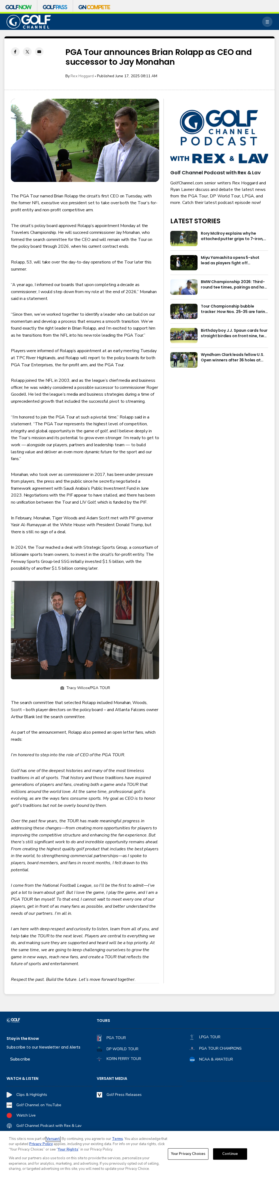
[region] (139, 1154)
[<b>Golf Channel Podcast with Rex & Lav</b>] (219, 137)
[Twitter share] (27, 51)
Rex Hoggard (82, 76)
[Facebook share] (15, 51)
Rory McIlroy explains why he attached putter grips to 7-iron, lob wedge (232, 236)
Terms (117, 1138)
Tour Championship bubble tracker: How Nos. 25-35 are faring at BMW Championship (234, 309)
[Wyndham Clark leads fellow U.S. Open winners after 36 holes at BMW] (184, 359)
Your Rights (68, 1149)
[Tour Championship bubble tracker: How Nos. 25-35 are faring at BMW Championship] (184, 311)
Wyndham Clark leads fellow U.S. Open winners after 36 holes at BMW (232, 357)
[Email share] (39, 51)
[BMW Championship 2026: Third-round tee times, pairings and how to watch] (184, 286)
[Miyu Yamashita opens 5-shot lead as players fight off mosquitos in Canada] (184, 262)
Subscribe (20, 1059)
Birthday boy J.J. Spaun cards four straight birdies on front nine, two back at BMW (234, 333)
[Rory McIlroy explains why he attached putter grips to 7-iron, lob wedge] (184, 238)
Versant (53, 1138)
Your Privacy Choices (188, 1153)
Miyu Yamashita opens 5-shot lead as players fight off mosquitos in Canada (230, 260)
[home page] (29, 22)
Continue (230, 1153)
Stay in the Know (23, 1038)
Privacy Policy (41, 1144)
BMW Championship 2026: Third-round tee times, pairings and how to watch (234, 284)
